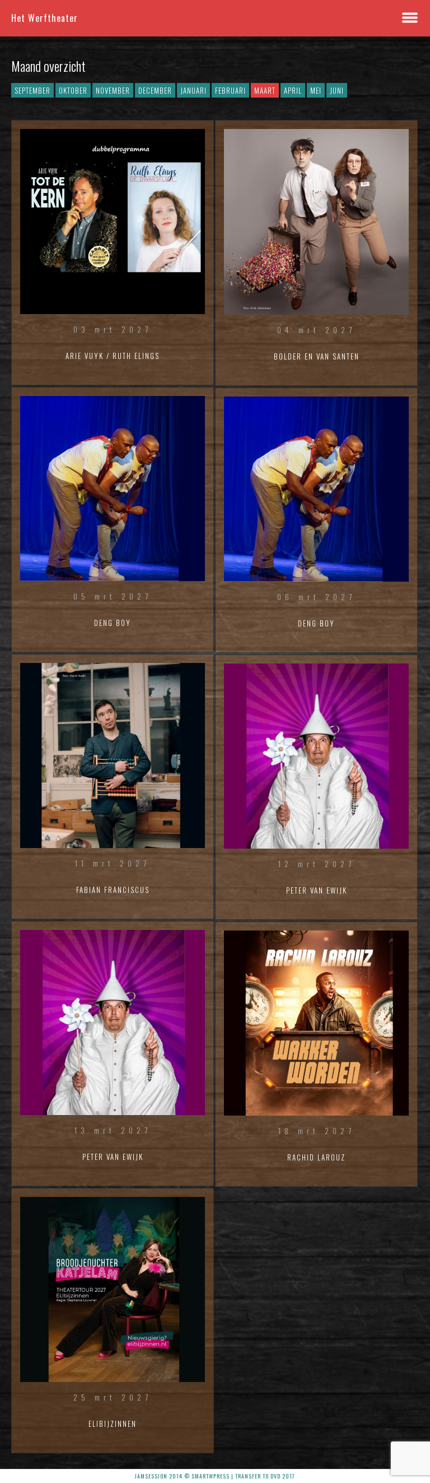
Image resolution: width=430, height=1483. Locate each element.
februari (230, 90)
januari (193, 90)
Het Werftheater (44, 18)
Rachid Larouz (316, 1157)
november (113, 90)
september (32, 90)
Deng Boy (112, 622)
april (293, 90)
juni (337, 90)
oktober (73, 90)
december (155, 90)
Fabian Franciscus (112, 889)
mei (315, 90)
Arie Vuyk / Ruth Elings (113, 355)
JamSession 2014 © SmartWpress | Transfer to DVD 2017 (215, 1476)
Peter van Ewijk (112, 1156)
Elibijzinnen (112, 1423)
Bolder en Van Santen (316, 356)
